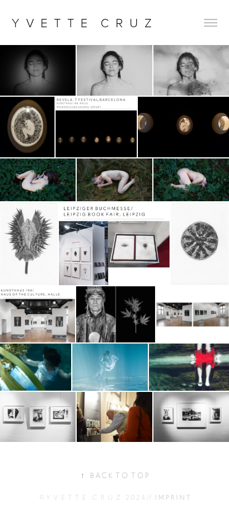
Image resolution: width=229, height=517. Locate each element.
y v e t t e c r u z (83, 22)
